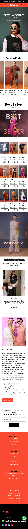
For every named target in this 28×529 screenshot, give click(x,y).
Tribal (14, 456)
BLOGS (14, 444)
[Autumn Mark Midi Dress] (4, 195)
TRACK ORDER (14, 481)
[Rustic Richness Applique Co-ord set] (14, 75)
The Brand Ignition (12, 514)
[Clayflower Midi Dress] (13, 195)
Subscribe (14, 425)
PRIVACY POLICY (14, 490)
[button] (25, 288)
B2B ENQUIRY (14, 441)
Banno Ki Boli (14, 454)
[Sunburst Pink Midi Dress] (23, 171)
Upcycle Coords (14, 459)
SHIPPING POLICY (14, 478)
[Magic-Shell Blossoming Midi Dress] (4, 148)
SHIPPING (14, 501)
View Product (14, 94)
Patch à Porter (14, 461)
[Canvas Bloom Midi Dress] (23, 195)
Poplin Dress (14, 464)
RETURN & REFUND (14, 498)
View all (14, 107)
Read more (7, 400)
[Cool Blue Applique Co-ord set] (23, 148)
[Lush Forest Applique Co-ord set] (13, 171)
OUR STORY (14, 439)
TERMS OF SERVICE (14, 493)
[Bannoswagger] (14, 5)
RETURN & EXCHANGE (14, 496)
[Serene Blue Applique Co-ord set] (4, 171)
